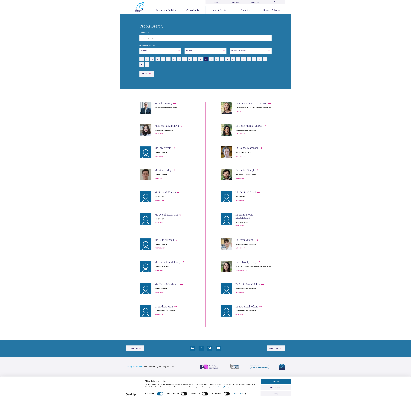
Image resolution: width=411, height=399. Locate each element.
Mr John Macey (163, 103)
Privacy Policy (223, 387)
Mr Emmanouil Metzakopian (244, 216)
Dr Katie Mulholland (246, 306)
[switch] (184, 393)
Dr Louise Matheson (247, 147)
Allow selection (276, 388)
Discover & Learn (271, 10)
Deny (276, 394)
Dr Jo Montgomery (246, 262)
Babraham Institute (139, 7)
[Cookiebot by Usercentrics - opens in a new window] (131, 394)
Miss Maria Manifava (167, 125)
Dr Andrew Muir (164, 306)
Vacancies (235, 2)
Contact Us (133, 348)
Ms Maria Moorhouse (167, 284)
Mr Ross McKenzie (165, 192)
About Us (245, 10)
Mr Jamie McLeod (245, 192)
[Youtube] (218, 350)
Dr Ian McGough (245, 170)
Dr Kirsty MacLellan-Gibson (251, 103)
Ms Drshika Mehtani (166, 214)
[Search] (275, 2)
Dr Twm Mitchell (245, 239)
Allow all (276, 382)
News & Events (219, 10)
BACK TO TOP (273, 348)
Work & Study (192, 10)
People (215, 2)
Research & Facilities (166, 10)
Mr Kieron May (163, 170)
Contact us (255, 2)
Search (144, 74)
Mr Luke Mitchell (164, 239)
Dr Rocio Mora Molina (247, 284)
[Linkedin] (192, 350)
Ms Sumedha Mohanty (168, 262)
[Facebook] (201, 350)
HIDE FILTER (145, 32)
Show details (238, 394)
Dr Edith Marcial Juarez (248, 125)
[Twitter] (209, 350)
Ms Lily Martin (163, 147)
